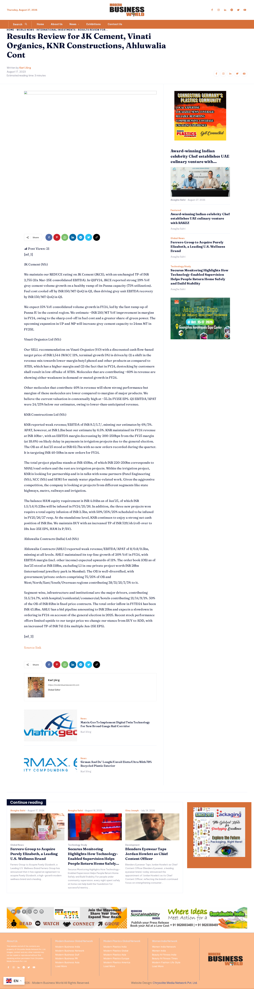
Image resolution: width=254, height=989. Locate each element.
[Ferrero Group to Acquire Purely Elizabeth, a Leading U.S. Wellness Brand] (37, 826)
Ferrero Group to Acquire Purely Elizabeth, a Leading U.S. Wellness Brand (198, 246)
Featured (176, 210)
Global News (178, 238)
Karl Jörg (25, 67)
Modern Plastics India (115, 946)
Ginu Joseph (132, 810)
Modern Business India (67, 946)
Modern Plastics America (117, 962)
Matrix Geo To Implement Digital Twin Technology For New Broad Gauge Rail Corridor (115, 724)
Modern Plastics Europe (116, 958)
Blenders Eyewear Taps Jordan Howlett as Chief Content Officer (146, 854)
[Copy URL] (96, 237)
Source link (32, 648)
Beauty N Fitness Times (165, 958)
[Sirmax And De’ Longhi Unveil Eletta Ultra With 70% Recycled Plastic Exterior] (50, 765)
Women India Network (164, 946)
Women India (159, 950)
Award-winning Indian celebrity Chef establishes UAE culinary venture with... (200, 156)
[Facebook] (212, 10)
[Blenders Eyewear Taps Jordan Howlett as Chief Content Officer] (152, 826)
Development (132, 845)
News (84, 718)
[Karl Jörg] (36, 687)
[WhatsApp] (64, 237)
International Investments (56, 30)
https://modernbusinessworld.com (63, 685)
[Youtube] (244, 10)
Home (10, 30)
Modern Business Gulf (67, 954)
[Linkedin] (225, 10)
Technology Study (181, 266)
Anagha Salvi (178, 200)
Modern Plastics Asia (115, 954)
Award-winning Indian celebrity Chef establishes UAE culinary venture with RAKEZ (200, 218)
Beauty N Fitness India (164, 954)
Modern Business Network (69, 950)
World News (25, 30)
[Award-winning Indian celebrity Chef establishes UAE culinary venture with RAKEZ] (200, 182)
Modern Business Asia (67, 962)
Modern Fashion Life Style (166, 962)
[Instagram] (218, 10)
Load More (61, 966)
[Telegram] (231, 10)
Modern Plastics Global (116, 950)
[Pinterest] (56, 237)
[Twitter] (238, 10)
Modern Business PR (66, 958)
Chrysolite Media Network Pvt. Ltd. (175, 983)
